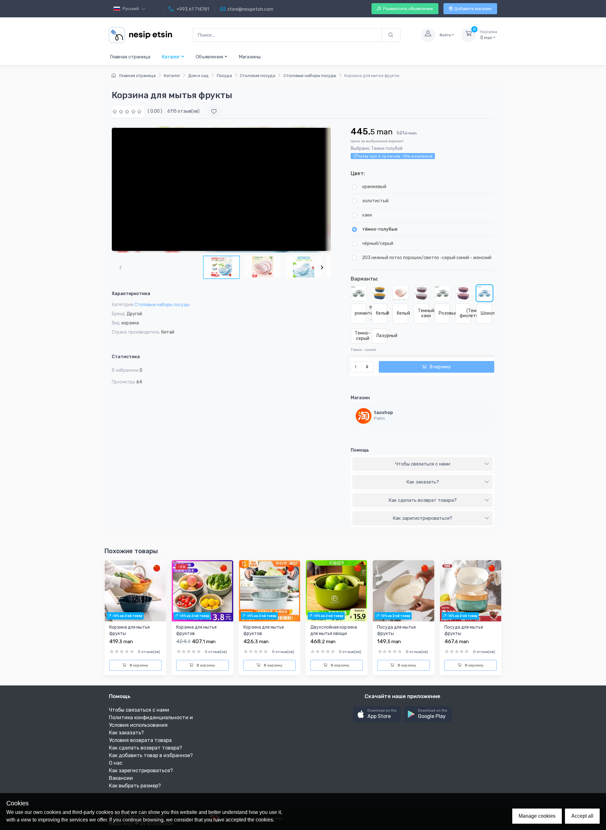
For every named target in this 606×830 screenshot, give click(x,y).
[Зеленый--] (422, 293)
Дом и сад (198, 75)
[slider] (128, 111)
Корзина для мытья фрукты (129, 630)
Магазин (360, 397)
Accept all (582, 816)
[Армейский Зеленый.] (400, 293)
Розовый (444, 313)
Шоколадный (486, 313)
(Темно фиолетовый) (465, 313)
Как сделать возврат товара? (423, 500)
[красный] (380, 293)
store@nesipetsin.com (250, 9)
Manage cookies (537, 816)
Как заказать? (422, 482)
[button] (377, 714)
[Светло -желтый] (442, 293)
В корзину (440, 367)
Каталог (171, 57)
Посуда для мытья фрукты (396, 630)
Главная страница (130, 57)
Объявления (210, 57)
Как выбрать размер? (135, 786)
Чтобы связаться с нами (422, 464)
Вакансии (121, 778)
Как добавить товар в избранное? (151, 755)
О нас (115, 763)
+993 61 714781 (192, 9)
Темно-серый (360, 335)
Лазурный (381, 335)
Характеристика (131, 293)
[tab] (422, 464)
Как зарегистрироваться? (422, 518)
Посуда (224, 75)
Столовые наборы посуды (309, 75)
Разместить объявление (407, 8)
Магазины (250, 57)
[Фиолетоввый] (358, 293)
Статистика (126, 356)
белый (381, 313)
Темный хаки (423, 313)
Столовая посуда (257, 75)
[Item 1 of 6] (221, 189)
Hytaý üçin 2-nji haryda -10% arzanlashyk (395, 156)
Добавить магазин (473, 8)
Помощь (360, 450)
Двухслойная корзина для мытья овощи (333, 630)
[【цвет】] (463, 293)
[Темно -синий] (484, 293)
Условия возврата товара (140, 740)
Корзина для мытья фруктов (196, 630)
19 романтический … (360, 313)
